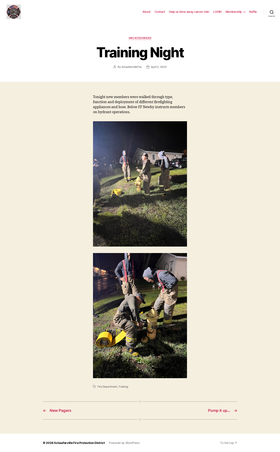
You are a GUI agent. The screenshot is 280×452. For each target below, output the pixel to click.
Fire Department (107, 386)
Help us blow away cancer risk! (189, 11)
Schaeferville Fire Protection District (79, 443)
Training (123, 386)
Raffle (253, 11)
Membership (234, 11)
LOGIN (217, 11)
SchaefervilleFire (132, 66)
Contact (160, 11)
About (146, 11)
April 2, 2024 (159, 66)
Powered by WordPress (124, 443)
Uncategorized (140, 38)
